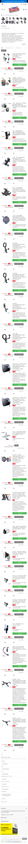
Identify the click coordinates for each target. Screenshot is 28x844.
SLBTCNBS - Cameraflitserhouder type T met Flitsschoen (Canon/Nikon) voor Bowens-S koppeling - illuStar (19, 336)
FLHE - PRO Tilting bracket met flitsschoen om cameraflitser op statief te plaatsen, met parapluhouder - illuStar (19, 160)
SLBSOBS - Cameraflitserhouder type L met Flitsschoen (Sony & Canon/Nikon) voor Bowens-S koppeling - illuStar (19, 276)
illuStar (5, 764)
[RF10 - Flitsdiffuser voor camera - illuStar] (6, 628)
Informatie (3, 798)
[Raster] (2, 48)
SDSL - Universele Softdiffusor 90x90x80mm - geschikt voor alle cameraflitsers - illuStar (19, 527)
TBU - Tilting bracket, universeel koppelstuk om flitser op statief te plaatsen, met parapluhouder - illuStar (19, 132)
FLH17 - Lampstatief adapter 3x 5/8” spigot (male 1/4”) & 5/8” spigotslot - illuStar (19, 433)
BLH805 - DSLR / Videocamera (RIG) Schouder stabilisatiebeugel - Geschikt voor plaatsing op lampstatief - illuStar (19, 720)
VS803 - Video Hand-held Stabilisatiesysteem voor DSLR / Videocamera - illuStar (19, 648)
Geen (4, 779)
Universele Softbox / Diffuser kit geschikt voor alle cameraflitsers (19, 55)
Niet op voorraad (7, 794)
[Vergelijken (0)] (21, 4)
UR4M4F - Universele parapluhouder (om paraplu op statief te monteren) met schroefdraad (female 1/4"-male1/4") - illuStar (19, 80)
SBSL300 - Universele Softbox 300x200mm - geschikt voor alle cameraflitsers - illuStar (19, 601)
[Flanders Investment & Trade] (9, 829)
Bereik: (2, 757)
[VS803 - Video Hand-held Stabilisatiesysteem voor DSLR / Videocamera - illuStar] (6, 651)
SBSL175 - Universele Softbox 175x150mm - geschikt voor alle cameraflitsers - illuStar (19, 577)
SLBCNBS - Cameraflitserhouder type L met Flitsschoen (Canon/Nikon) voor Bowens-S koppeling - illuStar (19, 245)
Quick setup (6, 769)
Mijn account (4, 801)
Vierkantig (5, 774)
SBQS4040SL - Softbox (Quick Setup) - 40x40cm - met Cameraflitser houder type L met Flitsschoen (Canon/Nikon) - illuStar (19, 366)
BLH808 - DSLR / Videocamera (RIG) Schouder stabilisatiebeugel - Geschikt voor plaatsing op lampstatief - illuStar (19, 682)
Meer (24, 44)
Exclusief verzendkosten (9, 69)
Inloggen (25, 4)
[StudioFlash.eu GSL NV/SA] (14, 9)
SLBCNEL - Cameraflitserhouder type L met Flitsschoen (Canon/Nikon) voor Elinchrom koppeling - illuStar (19, 306)
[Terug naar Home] (1, 15)
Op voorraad (6, 795)
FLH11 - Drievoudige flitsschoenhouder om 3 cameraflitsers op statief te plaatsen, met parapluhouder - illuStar (19, 190)
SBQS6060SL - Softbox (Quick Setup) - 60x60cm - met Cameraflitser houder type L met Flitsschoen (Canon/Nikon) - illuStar (19, 400)
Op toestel (5, 789)
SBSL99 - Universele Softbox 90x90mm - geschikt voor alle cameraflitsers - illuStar (19, 553)
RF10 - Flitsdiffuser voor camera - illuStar (18, 624)
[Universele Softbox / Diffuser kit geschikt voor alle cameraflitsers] (6, 58)
